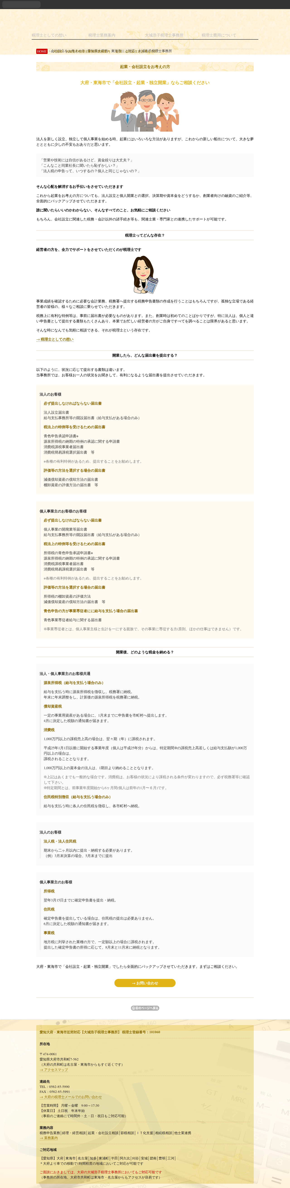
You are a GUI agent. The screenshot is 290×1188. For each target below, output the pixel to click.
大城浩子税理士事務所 (164, 35)
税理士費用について (219, 35)
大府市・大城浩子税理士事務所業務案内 (81, 51)
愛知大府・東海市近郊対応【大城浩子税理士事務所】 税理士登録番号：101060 (100, 1031)
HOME (42, 51)
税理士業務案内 (101, 35)
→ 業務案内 (49, 1137)
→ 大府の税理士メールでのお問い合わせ (71, 1096)
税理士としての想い (49, 35)
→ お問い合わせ (145, 982)
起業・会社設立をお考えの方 (136, 51)
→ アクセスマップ (54, 1069)
